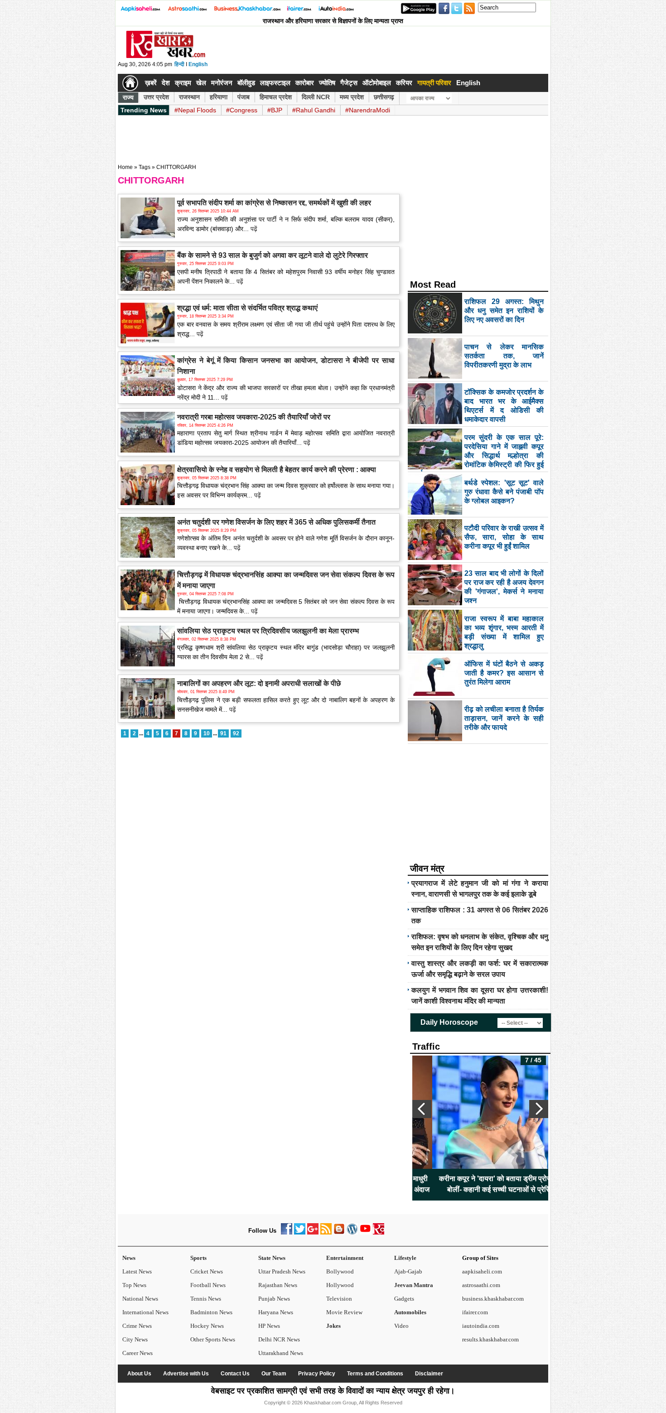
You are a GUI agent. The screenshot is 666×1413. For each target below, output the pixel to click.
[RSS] (326, 1232)
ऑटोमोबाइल (376, 83)
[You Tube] (365, 1232)
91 (223, 733)
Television (339, 1298)
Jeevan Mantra (413, 1285)
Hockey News (207, 1325)
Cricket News (206, 1271)
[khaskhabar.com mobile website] (378, 1232)
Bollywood (340, 1271)
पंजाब (243, 97)
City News (135, 1339)
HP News (269, 1325)
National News (140, 1298)
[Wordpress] (352, 1232)
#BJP (274, 110)
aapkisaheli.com (482, 1271)
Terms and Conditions (375, 1373)
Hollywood (340, 1285)
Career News (137, 1353)
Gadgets (404, 1298)
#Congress (241, 110)
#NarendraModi (367, 110)
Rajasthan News (277, 1285)
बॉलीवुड (246, 83)
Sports (198, 1257)
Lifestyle (405, 1257)
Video (401, 1325)
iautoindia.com (480, 1325)
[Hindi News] (165, 56)
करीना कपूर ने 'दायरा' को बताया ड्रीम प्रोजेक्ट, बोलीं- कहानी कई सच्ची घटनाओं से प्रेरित (480, 1184)
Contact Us (235, 1373)
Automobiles (410, 1312)
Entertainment (344, 1257)
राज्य (128, 97)
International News (145, 1312)
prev (421, 1109)
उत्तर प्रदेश (156, 97)
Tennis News (205, 1298)
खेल (201, 83)
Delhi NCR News (279, 1339)
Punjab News (274, 1298)
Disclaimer (429, 1373)
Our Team (273, 1373)
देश (166, 83)
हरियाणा (218, 97)
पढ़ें (253, 228)
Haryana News (275, 1312)
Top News (134, 1285)
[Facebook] (286, 1232)
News (128, 1257)
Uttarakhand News (280, 1353)
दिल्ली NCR (316, 97)
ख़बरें (151, 83)
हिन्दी (179, 64)
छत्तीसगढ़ (384, 97)
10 (206, 733)
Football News (208, 1285)
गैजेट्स (348, 83)
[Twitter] (299, 1232)
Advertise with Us (186, 1373)
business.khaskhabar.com (493, 1298)
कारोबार (304, 83)
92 (236, 733)
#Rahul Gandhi (313, 110)
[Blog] (339, 1232)
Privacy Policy (316, 1373)
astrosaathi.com (481, 1285)
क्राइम (183, 83)
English (198, 64)
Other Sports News (212, 1339)
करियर (404, 83)
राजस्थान (189, 97)
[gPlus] (313, 1232)
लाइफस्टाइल (275, 83)
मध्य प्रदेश (352, 97)
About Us (139, 1373)
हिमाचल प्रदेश (276, 97)
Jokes (333, 1325)
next (538, 1109)
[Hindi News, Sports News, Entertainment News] (130, 83)
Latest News (137, 1271)
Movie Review (344, 1312)
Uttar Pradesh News (281, 1271)
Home (125, 167)
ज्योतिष (327, 83)
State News (271, 1257)
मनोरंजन (221, 83)
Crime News (137, 1325)
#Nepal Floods (195, 110)
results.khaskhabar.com (490, 1339)
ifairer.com (475, 1312)
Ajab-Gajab (408, 1271)
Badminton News (211, 1312)
